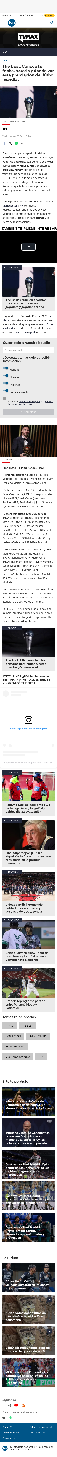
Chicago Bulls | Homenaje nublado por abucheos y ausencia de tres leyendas (24, 908)
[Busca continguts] (52, 22)
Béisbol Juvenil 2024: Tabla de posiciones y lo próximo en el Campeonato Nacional (27, 956)
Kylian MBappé (25, 332)
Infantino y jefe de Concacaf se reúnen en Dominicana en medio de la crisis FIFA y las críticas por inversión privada (28, 1138)
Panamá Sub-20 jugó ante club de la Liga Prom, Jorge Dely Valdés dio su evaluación (28, 808)
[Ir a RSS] (24, 1405)
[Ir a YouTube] (16, 1405)
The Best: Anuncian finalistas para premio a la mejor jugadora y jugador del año (26, 303)
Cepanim (39, 15)
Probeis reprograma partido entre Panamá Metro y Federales (25, 1004)
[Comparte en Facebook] (4, 143)
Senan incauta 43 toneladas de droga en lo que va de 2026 (28, 1349)
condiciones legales (29, 401)
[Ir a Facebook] (3, 1405)
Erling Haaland (15, 1046)
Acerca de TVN (37, 1432)
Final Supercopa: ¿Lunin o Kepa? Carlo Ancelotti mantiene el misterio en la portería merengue (28, 858)
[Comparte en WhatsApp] (16, 143)
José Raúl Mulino (26, 15)
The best (27, 1025)
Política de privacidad (41, 1427)
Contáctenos (8, 1438)
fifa (41, 1056)
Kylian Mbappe (38, 1036)
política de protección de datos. (30, 403)
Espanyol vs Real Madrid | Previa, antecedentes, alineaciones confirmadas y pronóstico (25, 1232)
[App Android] (11, 1417)
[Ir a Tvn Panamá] (27, 23)
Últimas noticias (9, 15)
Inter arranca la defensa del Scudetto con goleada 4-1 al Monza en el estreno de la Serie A (28, 1106)
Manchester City (12, 205)
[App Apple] (4, 1417)
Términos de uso (10, 1432)
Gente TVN (7, 1427)
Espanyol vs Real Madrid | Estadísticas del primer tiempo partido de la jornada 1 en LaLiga (27, 1201)
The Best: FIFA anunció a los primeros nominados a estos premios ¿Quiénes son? (26, 664)
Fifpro (9, 1025)
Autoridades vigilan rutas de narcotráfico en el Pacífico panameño (26, 1316)
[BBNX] (5, 1448)
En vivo (50, 15)
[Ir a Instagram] (10, 1405)
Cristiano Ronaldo (18, 1056)
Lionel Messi (13, 1036)
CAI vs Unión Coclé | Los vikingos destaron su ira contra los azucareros (28, 1285)
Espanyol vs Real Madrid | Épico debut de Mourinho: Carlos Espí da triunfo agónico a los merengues (28, 1169)
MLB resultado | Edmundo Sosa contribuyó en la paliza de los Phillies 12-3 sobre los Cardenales (28, 1377)
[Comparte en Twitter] (10, 143)
